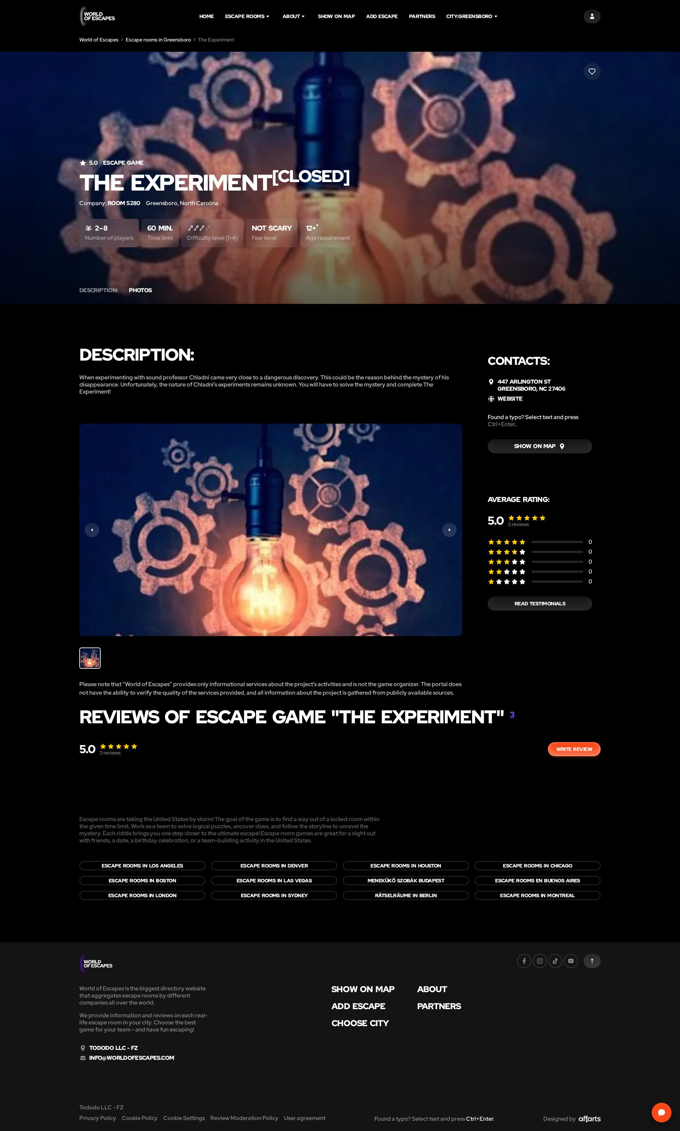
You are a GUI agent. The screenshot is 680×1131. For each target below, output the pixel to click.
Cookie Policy (140, 1118)
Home (206, 16)
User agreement (304, 1118)
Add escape (382, 16)
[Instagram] (540, 961)
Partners (422, 16)
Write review (574, 749)
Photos (140, 290)
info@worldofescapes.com (131, 1058)
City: (469, 16)
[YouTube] (571, 961)
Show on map (336, 16)
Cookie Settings (184, 1118)
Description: (98, 290)
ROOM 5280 (124, 203)
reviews (518, 524)
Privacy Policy (97, 1118)
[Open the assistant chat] (662, 1112)
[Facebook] (524, 961)
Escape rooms (244, 16)
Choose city (360, 1023)
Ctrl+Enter (501, 424)
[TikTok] (555, 961)
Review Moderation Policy (244, 1118)
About (291, 16)
